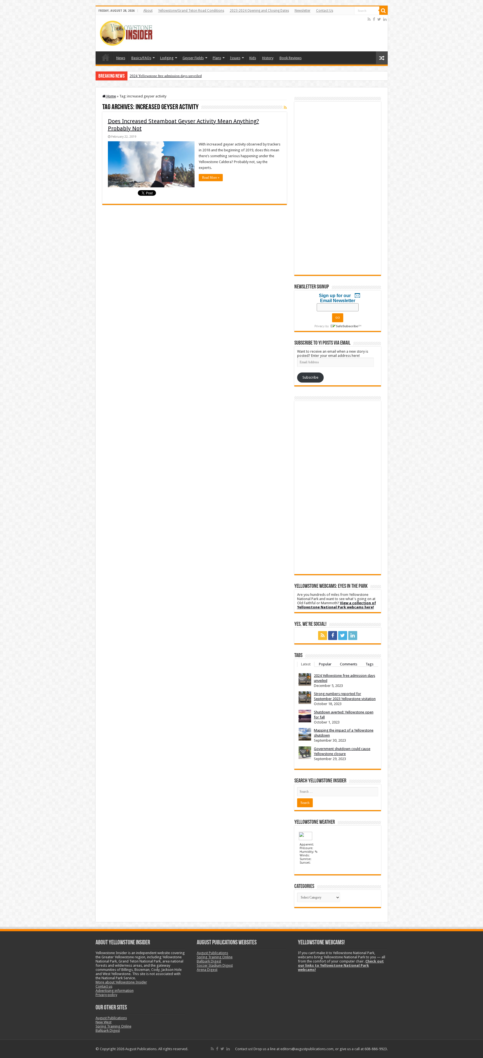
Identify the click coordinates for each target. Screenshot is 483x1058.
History (267, 58)
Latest (306, 664)
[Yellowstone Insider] (126, 32)
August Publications (111, 1018)
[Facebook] (374, 19)
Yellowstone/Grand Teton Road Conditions (191, 11)
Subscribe (310, 377)
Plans (217, 58)
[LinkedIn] (385, 19)
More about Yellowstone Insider (121, 982)
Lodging (167, 58)
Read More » (210, 178)
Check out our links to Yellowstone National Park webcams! (341, 965)
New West (104, 1022)
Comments (348, 664)
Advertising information (115, 990)
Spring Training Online (113, 1026)
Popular (325, 664)
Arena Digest (207, 970)
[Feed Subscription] (285, 107)
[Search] (383, 10)
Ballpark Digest (108, 1030)
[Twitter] (379, 19)
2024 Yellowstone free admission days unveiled (166, 76)
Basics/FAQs (141, 58)
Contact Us (324, 11)
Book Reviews (291, 58)
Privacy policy (106, 995)
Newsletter (303, 11)
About (148, 11)
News (120, 58)
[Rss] (369, 19)
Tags (369, 664)
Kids (252, 58)
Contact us (104, 986)
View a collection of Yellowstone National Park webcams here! (336, 605)
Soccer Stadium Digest (215, 965)
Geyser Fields (193, 58)
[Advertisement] (264, 33)
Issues (235, 58)
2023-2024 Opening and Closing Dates (259, 11)
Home (105, 57)
